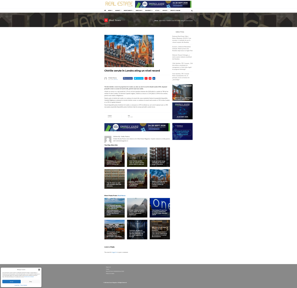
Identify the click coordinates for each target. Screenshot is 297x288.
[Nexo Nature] (182, 92)
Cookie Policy (17, 285)
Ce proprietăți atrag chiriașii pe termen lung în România (158, 162)
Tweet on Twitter (139, 78)
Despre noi (108, 267)
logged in (114, 252)
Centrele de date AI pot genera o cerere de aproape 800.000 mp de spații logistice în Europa (137, 233)
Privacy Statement (23, 285)
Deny (30, 281)
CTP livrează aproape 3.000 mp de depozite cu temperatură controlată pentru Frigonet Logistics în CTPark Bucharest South (114, 210)
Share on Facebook (128, 78)
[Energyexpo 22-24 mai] (182, 111)
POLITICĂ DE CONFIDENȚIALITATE (115, 271)
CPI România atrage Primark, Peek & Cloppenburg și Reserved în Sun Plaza (114, 234)
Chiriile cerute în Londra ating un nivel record (132, 70)
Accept (11, 281)
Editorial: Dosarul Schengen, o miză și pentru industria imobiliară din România (182, 57)
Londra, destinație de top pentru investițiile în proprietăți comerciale (136, 184)
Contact (107, 269)
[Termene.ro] (182, 131)
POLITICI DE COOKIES (29, 276)
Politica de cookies (110, 273)
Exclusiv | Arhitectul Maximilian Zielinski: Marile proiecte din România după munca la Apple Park (182, 48)
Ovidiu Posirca (112, 78)
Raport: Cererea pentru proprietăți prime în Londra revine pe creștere (159, 184)
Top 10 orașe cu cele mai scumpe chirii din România (114, 184)
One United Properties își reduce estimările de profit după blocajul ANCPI (159, 212)
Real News (115, 20)
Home (156, 20)
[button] (39, 269)
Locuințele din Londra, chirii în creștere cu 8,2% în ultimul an (114, 162)
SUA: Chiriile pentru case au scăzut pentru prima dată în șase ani (136, 162)
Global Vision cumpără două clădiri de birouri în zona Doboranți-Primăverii (136, 212)
